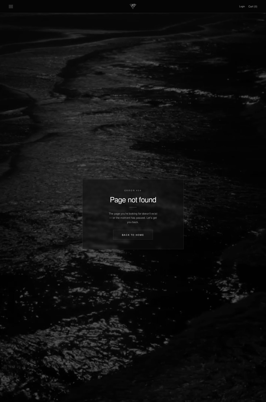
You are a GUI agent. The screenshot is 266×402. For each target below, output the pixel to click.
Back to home (133, 234)
